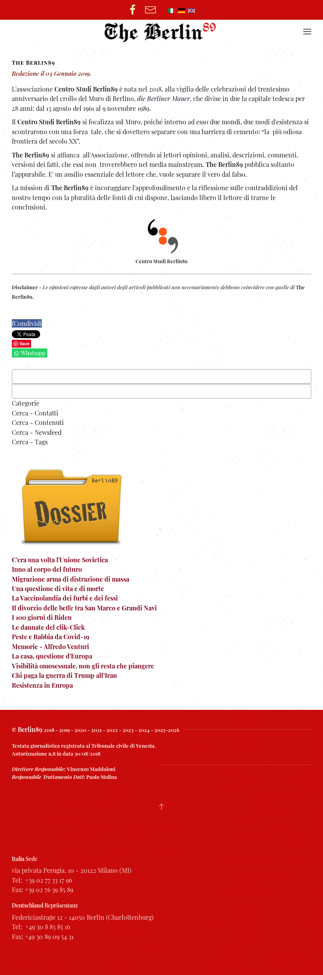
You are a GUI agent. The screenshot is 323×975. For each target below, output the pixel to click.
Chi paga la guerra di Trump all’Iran (64, 675)
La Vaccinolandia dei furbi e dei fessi (65, 598)
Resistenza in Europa (42, 685)
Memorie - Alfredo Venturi (50, 646)
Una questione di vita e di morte (58, 588)
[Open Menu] (307, 31)
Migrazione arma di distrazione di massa (70, 579)
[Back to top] (161, 806)
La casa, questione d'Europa (52, 656)
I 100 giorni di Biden (42, 617)
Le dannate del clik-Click (48, 627)
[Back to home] (162, 31)
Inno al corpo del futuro (47, 569)
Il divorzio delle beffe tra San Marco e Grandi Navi (84, 608)
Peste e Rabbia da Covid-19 (50, 637)
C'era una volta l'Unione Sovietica (60, 560)
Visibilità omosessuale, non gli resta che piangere (83, 666)
